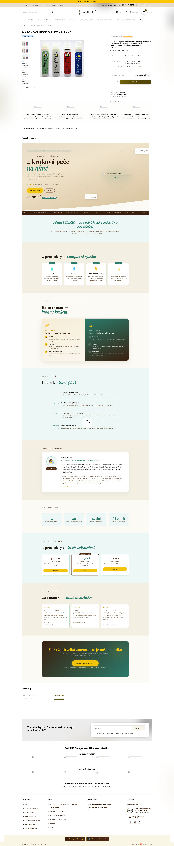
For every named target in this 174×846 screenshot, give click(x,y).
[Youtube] (139, 822)
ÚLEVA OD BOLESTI (86, 20)
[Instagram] (135, 822)
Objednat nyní (35, 190)
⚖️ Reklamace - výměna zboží (97, 839)
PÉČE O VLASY (60, 20)
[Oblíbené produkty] (126, 12)
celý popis (126, 50)
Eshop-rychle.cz (147, 844)
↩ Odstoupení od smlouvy (75, 839)
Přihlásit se (138, 728)
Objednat (55, 570)
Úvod (24, 25)
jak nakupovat (29, 812)
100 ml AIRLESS (59, 699)
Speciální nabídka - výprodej (87, 1)
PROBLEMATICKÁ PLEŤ (104, 20)
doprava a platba (30, 816)
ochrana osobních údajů (33, 820)
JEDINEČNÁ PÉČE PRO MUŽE (126, 20)
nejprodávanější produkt (57, 815)
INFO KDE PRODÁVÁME (57, 804)
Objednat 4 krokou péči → (85, 663)
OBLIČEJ (30, 20)
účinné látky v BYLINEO (57, 811)
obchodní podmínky (31, 808)
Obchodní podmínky (58, 5)
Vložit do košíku (135, 82)
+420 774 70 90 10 (127, 5)
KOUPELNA (72, 20)
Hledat (52, 12)
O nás (25, 5)
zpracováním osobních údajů (111, 733)
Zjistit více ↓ (49, 190)
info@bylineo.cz (138, 817)
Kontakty (46, 5)
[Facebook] (130, 822)
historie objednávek (31, 828)
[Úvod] (87, 12)
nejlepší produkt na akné (57, 819)
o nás (26, 804)
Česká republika (59, 695)
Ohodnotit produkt (116, 36)
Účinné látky (35, 5)
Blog (51, 827)
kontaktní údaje (30, 824)
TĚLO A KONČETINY (44, 20)
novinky (52, 823)
